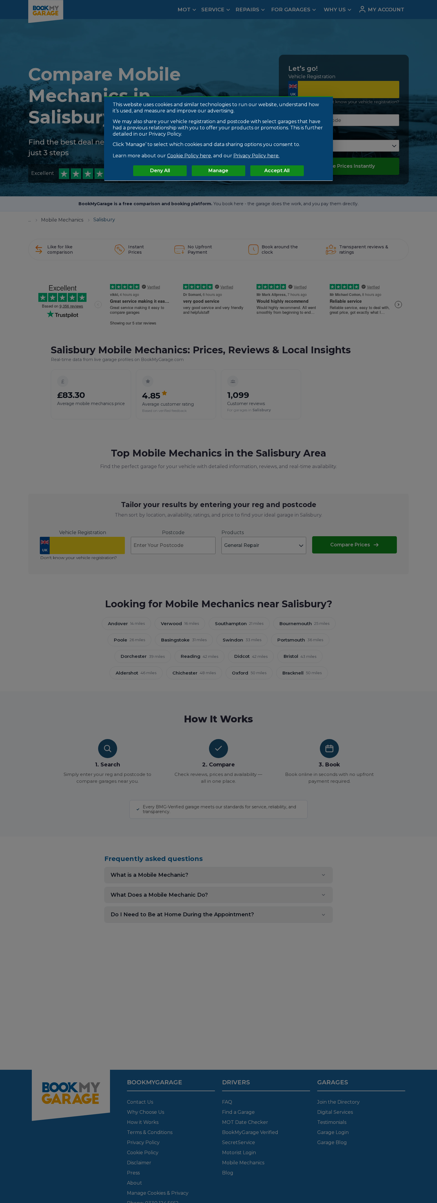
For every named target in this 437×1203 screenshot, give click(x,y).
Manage (218, 170)
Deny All (160, 170)
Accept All (277, 170)
